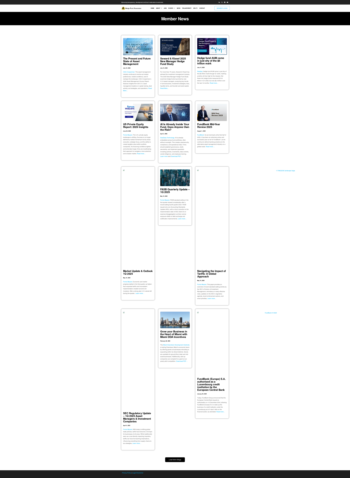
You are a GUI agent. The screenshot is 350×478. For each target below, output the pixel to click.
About (158, 8)
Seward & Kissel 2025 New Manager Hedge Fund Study (173, 61)
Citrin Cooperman (129, 72)
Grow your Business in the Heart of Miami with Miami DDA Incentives (173, 334)
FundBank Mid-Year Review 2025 (208, 125)
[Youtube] (227, 2)
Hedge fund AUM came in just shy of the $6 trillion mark (210, 60)
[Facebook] (224, 2)
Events (170, 8)
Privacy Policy (126, 473)
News (178, 8)
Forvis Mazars (127, 135)
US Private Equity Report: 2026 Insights (135, 125)
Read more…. (210, 146)
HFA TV (195, 8)
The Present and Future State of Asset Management (137, 61)
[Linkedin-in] (219, 2)
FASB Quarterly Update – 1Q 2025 (175, 190)
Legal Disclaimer (137, 473)
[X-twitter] (222, 2)
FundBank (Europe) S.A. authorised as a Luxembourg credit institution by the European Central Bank (211, 384)
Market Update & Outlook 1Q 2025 (138, 272)
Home (152, 8)
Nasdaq (199, 71)
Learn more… (140, 293)
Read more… (214, 83)
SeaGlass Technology (167, 138)
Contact (202, 8)
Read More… (164, 88)
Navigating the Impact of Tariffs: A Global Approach (211, 273)
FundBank (200, 135)
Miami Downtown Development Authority (176, 345)
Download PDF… (176, 156)
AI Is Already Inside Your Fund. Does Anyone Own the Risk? (174, 126)
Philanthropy (186, 8)
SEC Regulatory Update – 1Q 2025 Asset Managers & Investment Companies (137, 417)
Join (165, 8)
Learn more (164, 156)
